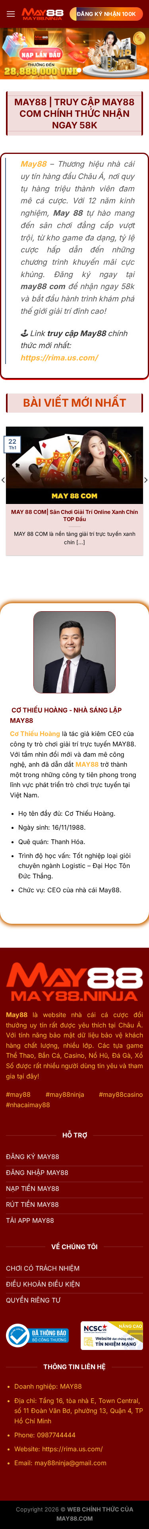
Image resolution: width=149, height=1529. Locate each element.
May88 (16, 1015)
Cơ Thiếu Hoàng (35, 734)
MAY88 (87, 764)
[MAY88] (42, 14)
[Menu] (10, 14)
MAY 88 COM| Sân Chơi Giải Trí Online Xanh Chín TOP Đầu (74, 515)
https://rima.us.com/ (58, 357)
